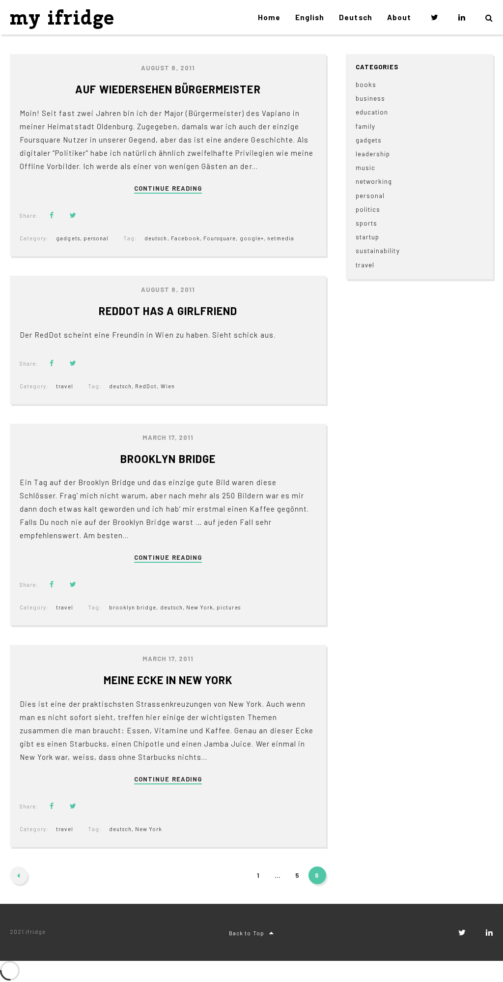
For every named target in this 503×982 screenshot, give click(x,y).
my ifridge (62, 17)
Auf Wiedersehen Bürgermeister (167, 89)
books (366, 84)
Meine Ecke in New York (168, 679)
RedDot (146, 386)
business (370, 98)
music (365, 168)
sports (366, 223)
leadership (373, 154)
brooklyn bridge (133, 607)
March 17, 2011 (168, 437)
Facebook (185, 238)
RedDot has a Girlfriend (168, 310)
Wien (168, 386)
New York (199, 607)
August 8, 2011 (168, 68)
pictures (228, 607)
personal (96, 238)
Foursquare (219, 238)
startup (367, 237)
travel (64, 386)
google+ (252, 238)
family (365, 126)
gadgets (68, 238)
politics (368, 209)
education (372, 112)
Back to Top (246, 933)
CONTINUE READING (168, 188)
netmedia (280, 238)
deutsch (155, 238)
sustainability (378, 251)
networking (374, 181)
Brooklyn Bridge (168, 458)
